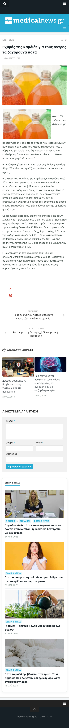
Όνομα (10, 442)
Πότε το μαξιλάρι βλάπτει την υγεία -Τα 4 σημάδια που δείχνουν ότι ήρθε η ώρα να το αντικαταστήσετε (32, 677)
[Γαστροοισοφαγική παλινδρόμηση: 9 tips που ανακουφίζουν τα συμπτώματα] (34, 556)
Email (39, 442)
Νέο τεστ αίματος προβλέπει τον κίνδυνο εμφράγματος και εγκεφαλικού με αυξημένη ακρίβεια (47, 383)
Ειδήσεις (8, 39)
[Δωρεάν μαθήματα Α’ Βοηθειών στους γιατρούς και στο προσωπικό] (18, 367)
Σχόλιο (10, 421)
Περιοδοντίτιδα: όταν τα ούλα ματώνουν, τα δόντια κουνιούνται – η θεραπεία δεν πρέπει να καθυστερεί (33, 528)
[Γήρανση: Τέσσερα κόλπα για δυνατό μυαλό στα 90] (34, 604)
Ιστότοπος (11, 453)
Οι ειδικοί (25, 521)
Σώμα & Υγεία (41, 521)
